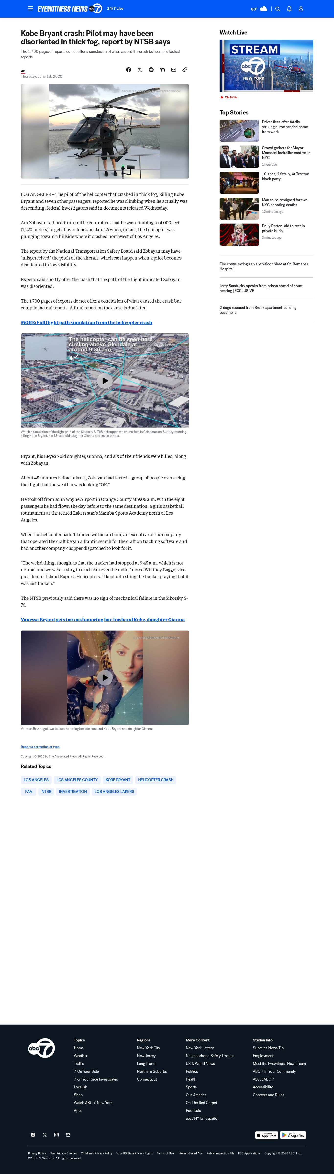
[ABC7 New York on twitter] (45, 1135)
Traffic (79, 1064)
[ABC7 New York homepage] (70, 8)
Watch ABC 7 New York (93, 1103)
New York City (148, 1048)
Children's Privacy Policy (96, 1153)
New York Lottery (200, 1048)
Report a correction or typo (40, 747)
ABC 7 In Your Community (274, 1071)
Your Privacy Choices (63, 1153)
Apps (78, 1111)
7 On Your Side (86, 1071)
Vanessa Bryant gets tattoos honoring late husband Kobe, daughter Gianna (103, 619)
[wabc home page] (41, 1048)
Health (191, 1079)
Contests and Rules (268, 1095)
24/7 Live (115, 8)
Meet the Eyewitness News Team (279, 1064)
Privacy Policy (37, 1153)
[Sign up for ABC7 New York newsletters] (68, 1135)
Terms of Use (165, 1153)
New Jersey (146, 1056)
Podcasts (193, 1111)
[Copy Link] (185, 70)
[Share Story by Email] (173, 70)
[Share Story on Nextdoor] (162, 70)
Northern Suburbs (152, 1071)
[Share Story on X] (140, 70)
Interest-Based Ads (190, 1153)
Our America (196, 1095)
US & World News (200, 1064)
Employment (263, 1056)
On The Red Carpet (201, 1103)
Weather (81, 1056)
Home (79, 1048)
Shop (78, 1095)
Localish (80, 1087)
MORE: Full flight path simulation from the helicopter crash (86, 322)
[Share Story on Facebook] (128, 70)
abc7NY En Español (202, 1118)
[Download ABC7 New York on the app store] (266, 1135)
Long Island (146, 1064)
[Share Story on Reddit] (151, 70)
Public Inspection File (220, 1153)
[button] (30, 8)
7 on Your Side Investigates (96, 1079)
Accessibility (263, 1087)
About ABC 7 (263, 1079)
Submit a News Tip (268, 1048)
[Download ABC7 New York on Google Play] (293, 1135)
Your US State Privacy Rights (134, 1153)
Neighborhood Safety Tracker (210, 1056)
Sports (191, 1087)
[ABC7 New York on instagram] (56, 1135)
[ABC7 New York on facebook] (33, 1135)
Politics (192, 1071)
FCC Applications (249, 1153)
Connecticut (147, 1079)
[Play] (266, 66)
